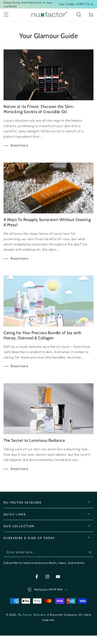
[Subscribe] (90, 552)
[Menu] (6, 15)
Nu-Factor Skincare (31, 614)
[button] (79, 15)
